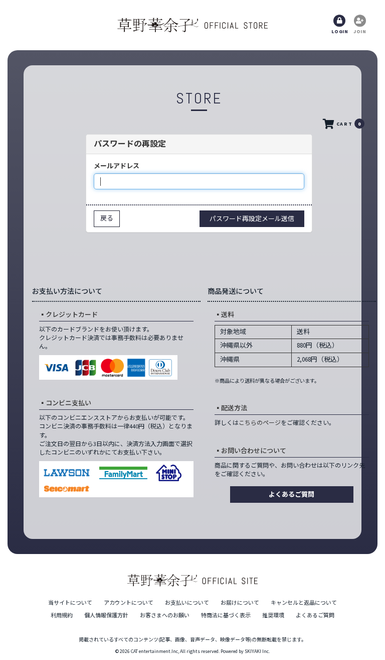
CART (348, 124)
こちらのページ (260, 422)
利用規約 (62, 615)
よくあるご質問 (291, 494)
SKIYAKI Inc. (257, 651)
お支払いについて (187, 602)
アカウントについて (128, 602)
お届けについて (240, 602)
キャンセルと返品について (304, 602)
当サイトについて (70, 602)
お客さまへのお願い (164, 615)
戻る (106, 218)
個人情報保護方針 (106, 615)
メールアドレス (116, 166)
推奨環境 (273, 615)
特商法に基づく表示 (226, 615)
